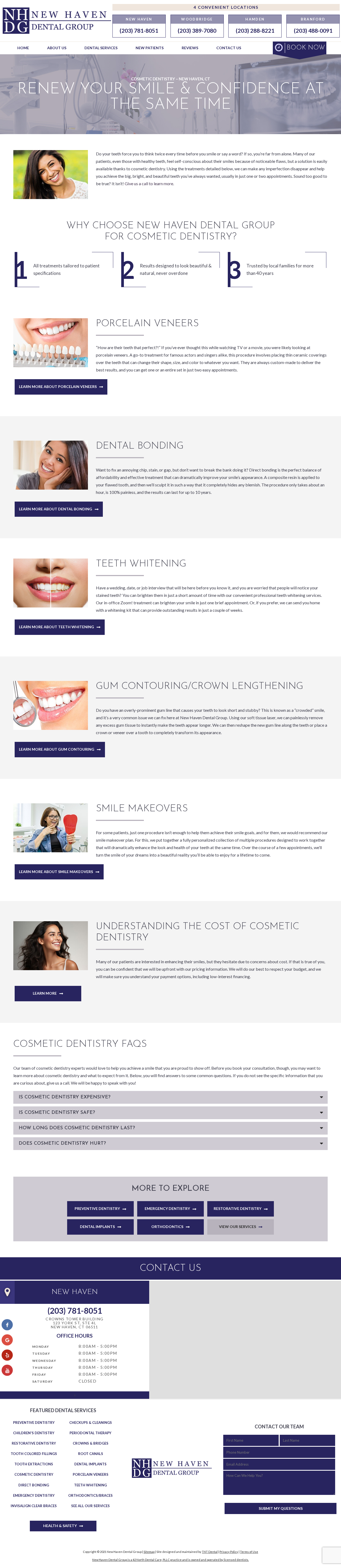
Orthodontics (167, 1226)
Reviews (190, 48)
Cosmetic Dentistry (33, 1474)
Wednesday (44, 1361)
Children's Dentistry (33, 1433)
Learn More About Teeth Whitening (56, 627)
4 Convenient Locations (226, 7)
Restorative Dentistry (237, 1208)
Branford (313, 19)
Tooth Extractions (33, 1464)
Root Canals (90, 1454)
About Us (56, 48)
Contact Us (228, 48)
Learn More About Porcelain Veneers (58, 386)
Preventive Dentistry (97, 1208)
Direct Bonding (33, 1485)
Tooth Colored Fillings (34, 1454)
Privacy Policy (229, 1551)
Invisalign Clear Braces (34, 1506)
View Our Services (237, 1226)
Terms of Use (249, 1551)
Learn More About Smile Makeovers (56, 871)
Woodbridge (197, 19)
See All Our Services (90, 1506)
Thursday (42, 1368)
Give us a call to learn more (149, 183)
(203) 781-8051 (139, 30)
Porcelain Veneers (90, 1474)
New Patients (150, 48)
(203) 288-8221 (255, 30)
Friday (39, 1374)
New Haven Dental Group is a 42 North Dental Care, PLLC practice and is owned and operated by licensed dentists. (170, 1559)
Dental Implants (97, 1226)
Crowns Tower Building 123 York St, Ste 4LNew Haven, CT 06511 (74, 1323)
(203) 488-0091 (313, 30)
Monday (40, 1347)
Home (23, 48)
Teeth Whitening (90, 1485)
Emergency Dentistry (167, 1208)
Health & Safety (60, 1525)
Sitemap (149, 1551)
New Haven (139, 19)
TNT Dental (210, 1551)
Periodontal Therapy (90, 1433)
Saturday (42, 1381)
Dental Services (100, 48)
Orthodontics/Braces (90, 1495)
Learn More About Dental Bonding (55, 509)
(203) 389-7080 (197, 30)
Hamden (255, 19)
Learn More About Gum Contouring (56, 749)
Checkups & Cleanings (90, 1422)
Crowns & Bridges (90, 1443)
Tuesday (41, 1353)
